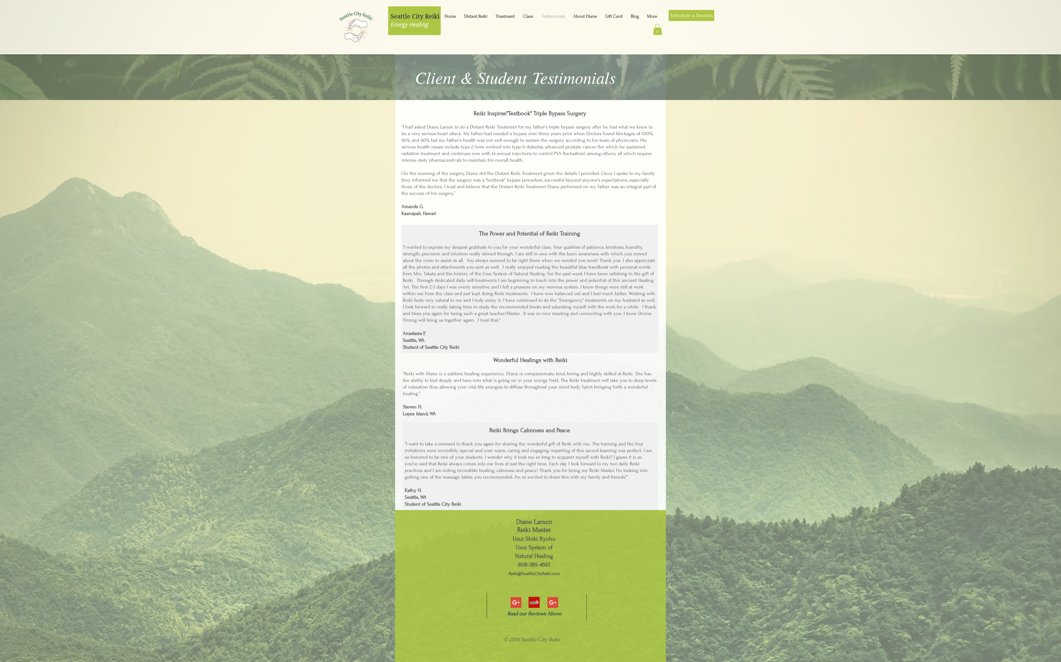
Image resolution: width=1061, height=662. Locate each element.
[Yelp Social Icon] (534, 602)
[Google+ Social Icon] (516, 602)
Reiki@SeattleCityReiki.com (534, 573)
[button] (657, 29)
